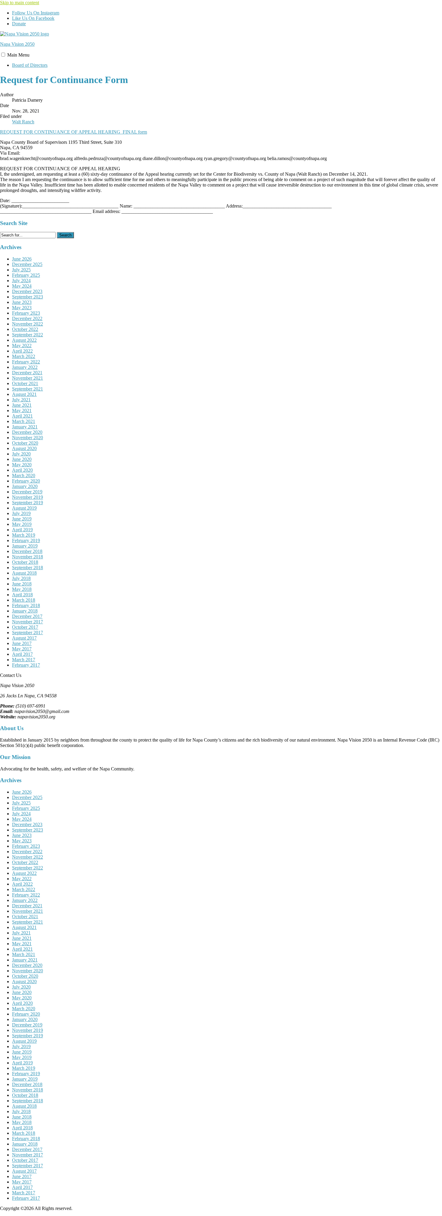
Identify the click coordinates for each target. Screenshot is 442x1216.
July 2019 (21, 513)
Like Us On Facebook (33, 18)
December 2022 (27, 318)
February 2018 (26, 605)
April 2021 (22, 415)
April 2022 (22, 350)
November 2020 (27, 437)
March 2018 (23, 600)
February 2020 (26, 480)
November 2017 (27, 621)
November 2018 (27, 556)
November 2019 (27, 497)
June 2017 (22, 643)
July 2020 (21, 453)
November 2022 (27, 323)
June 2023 (22, 302)
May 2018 (22, 589)
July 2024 (21, 280)
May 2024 (22, 286)
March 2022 (23, 356)
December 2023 (27, 291)
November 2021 (27, 378)
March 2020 (23, 475)
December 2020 (27, 432)
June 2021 (22, 405)
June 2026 (22, 258)
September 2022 (27, 334)
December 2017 (27, 616)
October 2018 (25, 562)
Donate (19, 23)
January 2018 (25, 610)
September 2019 (27, 502)
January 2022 (25, 367)
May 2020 (22, 464)
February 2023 (26, 313)
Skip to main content (19, 2)
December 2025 (27, 264)
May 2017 (22, 648)
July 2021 (21, 399)
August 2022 (24, 340)
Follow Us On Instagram (35, 12)
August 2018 (24, 573)
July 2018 (21, 578)
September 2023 (27, 296)
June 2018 (22, 583)
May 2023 (22, 307)
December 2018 (27, 551)
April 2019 (22, 529)
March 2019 (23, 535)
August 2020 (24, 448)
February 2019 (26, 540)
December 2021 (27, 372)
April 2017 (22, 654)
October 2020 (25, 443)
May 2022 (22, 345)
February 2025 (26, 275)
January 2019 (25, 545)
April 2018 (22, 594)
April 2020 (22, 470)
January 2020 (25, 486)
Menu (18, 54)
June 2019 (22, 518)
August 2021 (24, 394)
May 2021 (22, 410)
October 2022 (25, 329)
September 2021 (27, 388)
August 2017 (24, 637)
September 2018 (27, 567)
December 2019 (27, 491)
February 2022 (26, 361)
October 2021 (25, 383)
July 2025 (21, 269)
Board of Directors (30, 65)
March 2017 (23, 659)
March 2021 (23, 421)
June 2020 (22, 459)
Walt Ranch (23, 121)
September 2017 (27, 632)
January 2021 (25, 426)
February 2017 (26, 665)
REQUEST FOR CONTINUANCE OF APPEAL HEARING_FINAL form (73, 131)
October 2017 (25, 627)
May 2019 (22, 524)
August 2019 (24, 508)
